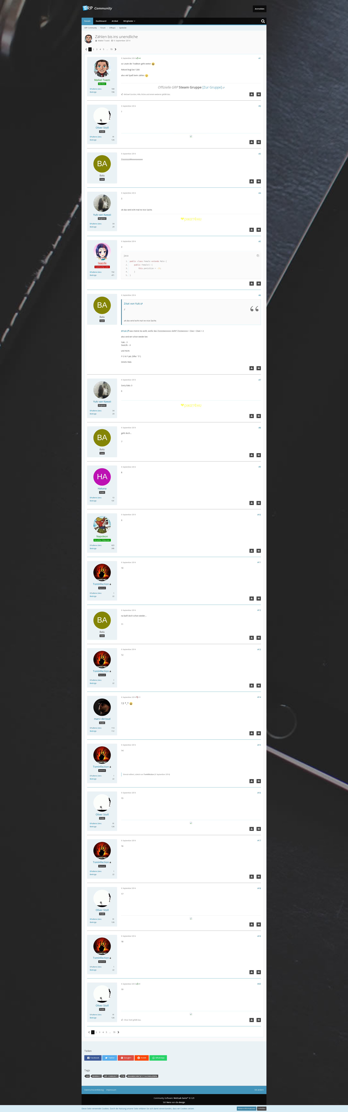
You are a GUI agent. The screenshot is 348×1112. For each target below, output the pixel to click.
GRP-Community (111, 1076)
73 (111, 49)
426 (87, 1076)
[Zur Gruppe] (212, 87)
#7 (260, 380)
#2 (260, 106)
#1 (260, 58)
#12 (259, 610)
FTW (122, 1076)
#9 (260, 467)
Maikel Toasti (104, 40)
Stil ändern (259, 1089)
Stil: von (174, 1102)
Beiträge (93, 92)
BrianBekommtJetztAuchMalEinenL (142, 1076)
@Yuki (123, 331)
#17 (259, 840)
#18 (259, 888)
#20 (259, 984)
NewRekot (96, 1076)
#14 (259, 697)
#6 (260, 295)
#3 (260, 153)
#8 (260, 427)
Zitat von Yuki (132, 303)
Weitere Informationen (246, 1108)
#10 (259, 514)
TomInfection (149, 774)
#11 (259, 562)
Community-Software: (174, 1098)
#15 (259, 745)
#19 (259, 936)
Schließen (261, 1108)
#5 (260, 241)
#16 (259, 792)
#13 (259, 649)
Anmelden (259, 8)
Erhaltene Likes (95, 89)
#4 (260, 193)
